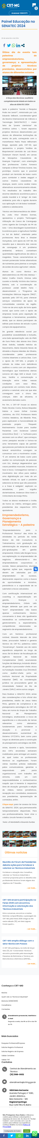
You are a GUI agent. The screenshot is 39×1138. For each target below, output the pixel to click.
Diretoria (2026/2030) (10, 1001)
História (4, 993)
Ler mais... (31, 888)
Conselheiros (6, 1005)
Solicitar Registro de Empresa (12, 1051)
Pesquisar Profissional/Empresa (13, 1043)
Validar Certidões (8, 1056)
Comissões (6, 1009)
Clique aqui (7, 804)
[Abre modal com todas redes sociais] (23, 45)
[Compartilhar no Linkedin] (18, 45)
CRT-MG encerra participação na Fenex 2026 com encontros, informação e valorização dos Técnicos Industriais (19, 904)
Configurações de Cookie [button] (12, 1131)
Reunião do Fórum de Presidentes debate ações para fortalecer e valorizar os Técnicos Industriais (19, 865)
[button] (36, 8)
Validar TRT (6, 1060)
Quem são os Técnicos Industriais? (15, 997)
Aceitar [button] (26, 1131)
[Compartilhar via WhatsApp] (13, 45)
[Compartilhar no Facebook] (4, 45)
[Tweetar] (9, 45)
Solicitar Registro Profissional (12, 1047)
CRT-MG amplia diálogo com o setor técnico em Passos (18, 942)
